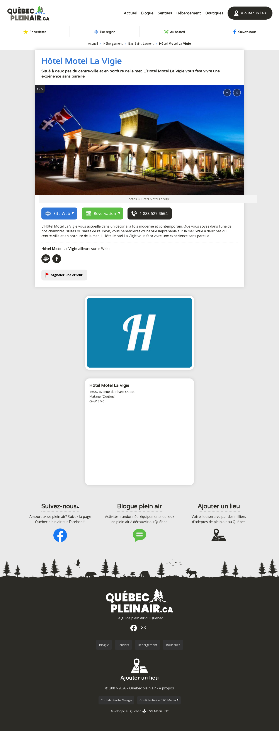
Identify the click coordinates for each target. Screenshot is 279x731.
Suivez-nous (246, 32)
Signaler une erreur (67, 275)
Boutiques (214, 13)
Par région (107, 32)
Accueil (130, 13)
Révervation (105, 213)
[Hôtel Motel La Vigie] (139, 333)
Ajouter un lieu (253, 13)
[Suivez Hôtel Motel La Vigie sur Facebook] (56, 258)
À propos (166, 688)
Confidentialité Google (116, 700)
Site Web (62, 213)
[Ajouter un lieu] (139, 682)
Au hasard (177, 32)
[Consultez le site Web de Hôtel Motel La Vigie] (45, 258)
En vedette (37, 32)
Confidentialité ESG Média (158, 700)
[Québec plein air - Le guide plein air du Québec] (28, 13)
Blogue (147, 13)
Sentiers (165, 13)
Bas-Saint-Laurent (141, 43)
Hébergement (188, 13)
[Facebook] (139, 628)
